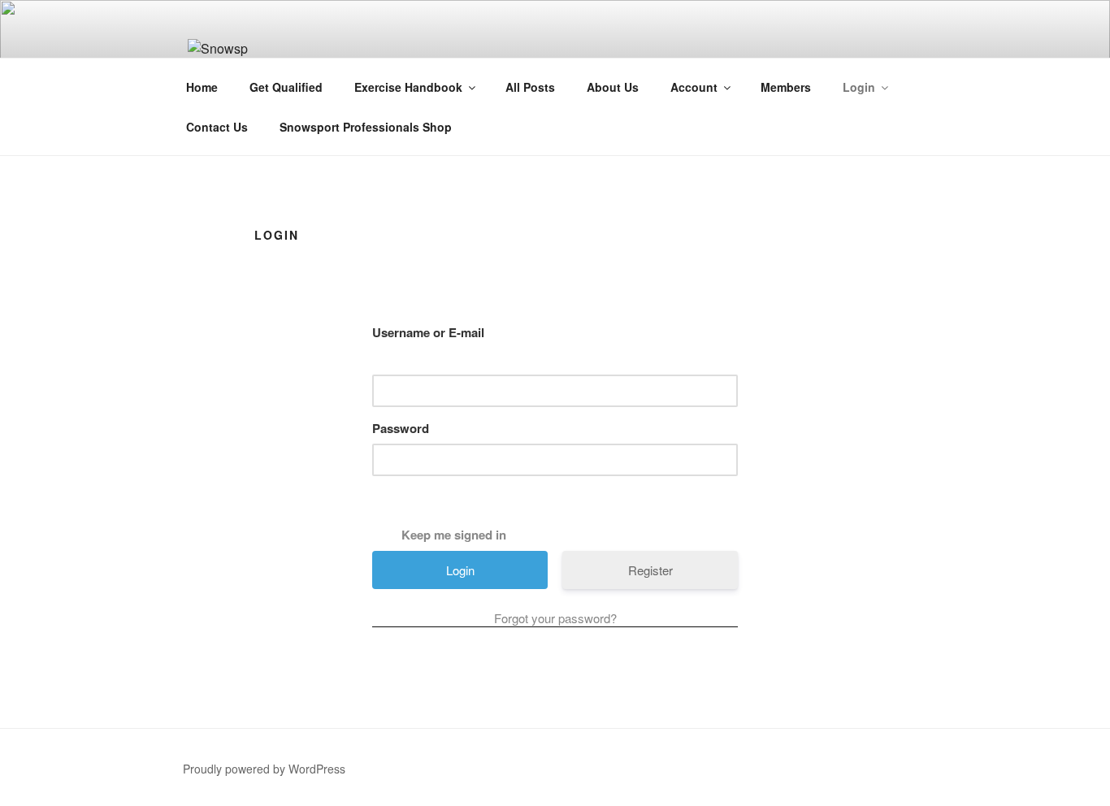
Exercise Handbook (408, 87)
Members (786, 87)
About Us (613, 87)
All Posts (530, 87)
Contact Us (217, 127)
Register (650, 569)
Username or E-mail (428, 332)
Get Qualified (286, 87)
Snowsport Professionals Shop (366, 127)
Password (400, 428)
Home (202, 87)
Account (694, 87)
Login (859, 87)
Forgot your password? (555, 617)
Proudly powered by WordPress (264, 768)
